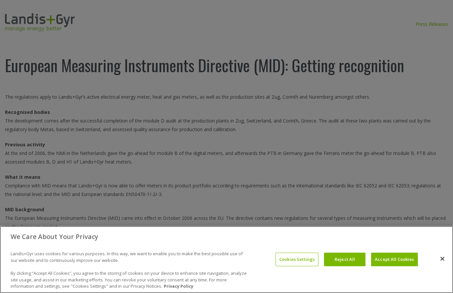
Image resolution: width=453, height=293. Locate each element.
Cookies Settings (297, 259)
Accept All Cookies (394, 259)
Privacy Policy (178, 286)
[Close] (442, 259)
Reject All (345, 259)
